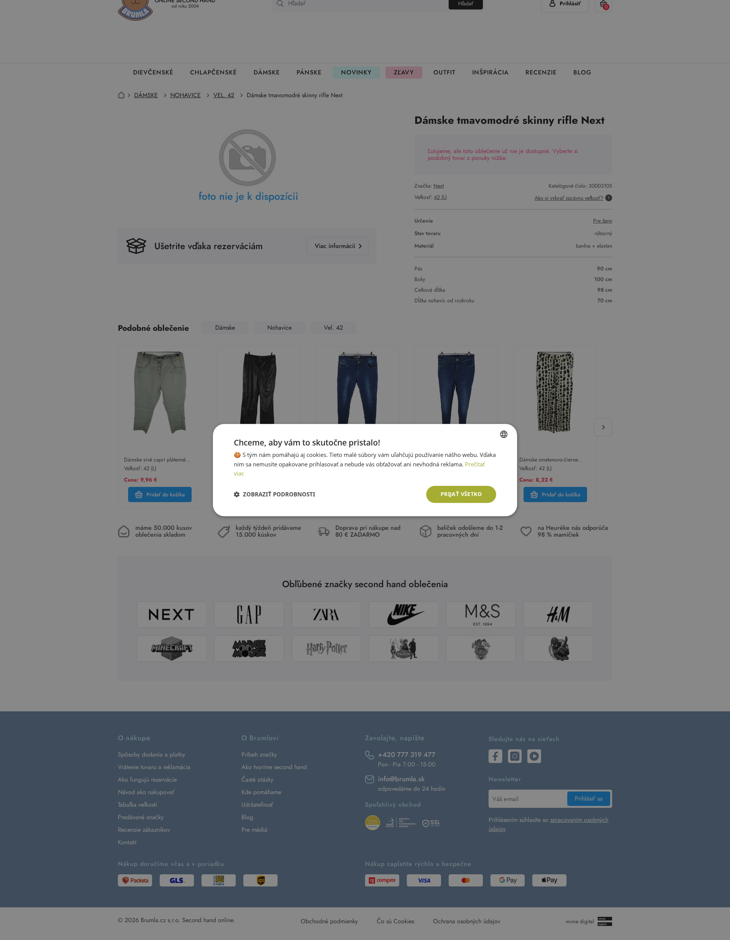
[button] (274, 494)
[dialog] (365, 470)
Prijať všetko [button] (461, 494)
